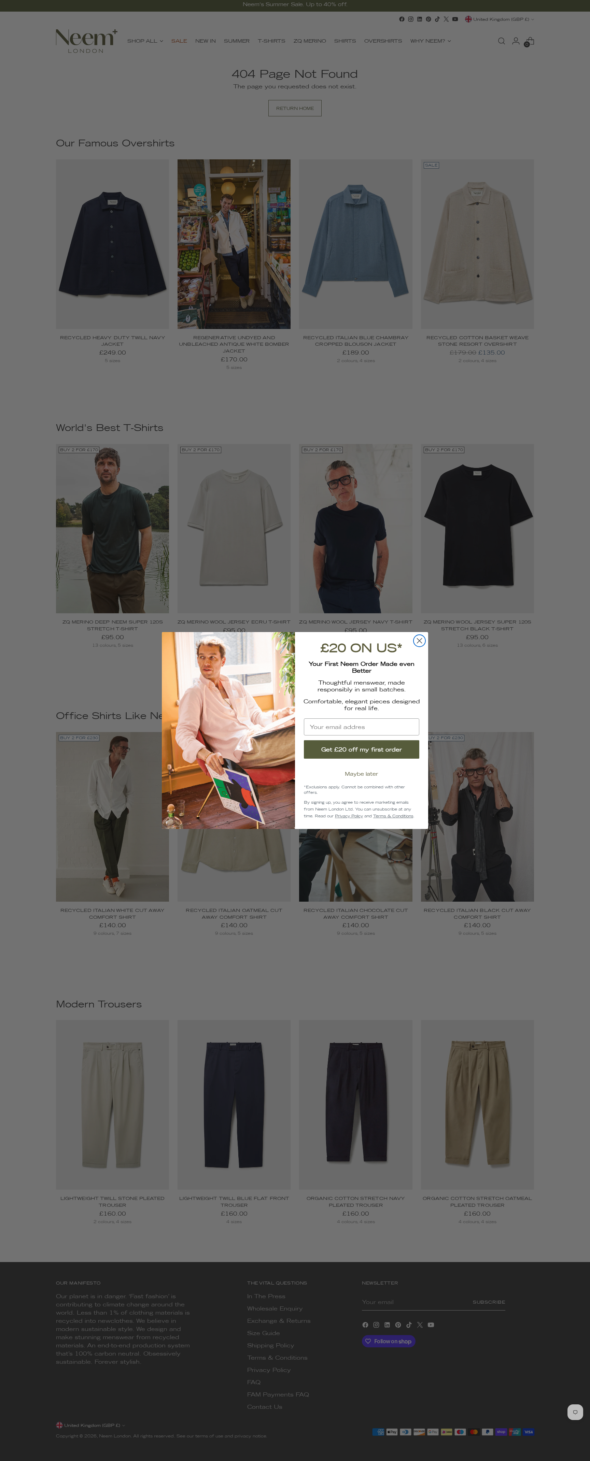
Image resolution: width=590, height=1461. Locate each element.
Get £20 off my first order (361, 749)
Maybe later (361, 774)
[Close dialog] (419, 641)
